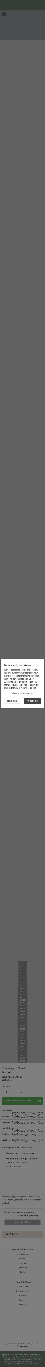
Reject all (12, 700)
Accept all (32, 700)
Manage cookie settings (22, 693)
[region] (22, 683)
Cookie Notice (32, 688)
